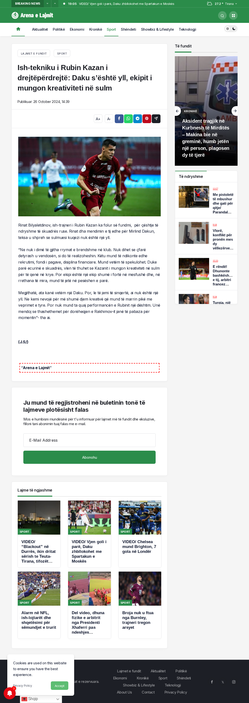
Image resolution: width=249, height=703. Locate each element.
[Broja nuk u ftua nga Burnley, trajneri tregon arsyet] (140, 605)
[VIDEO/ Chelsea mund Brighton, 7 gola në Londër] (140, 534)
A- (109, 119)
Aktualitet (40, 29)
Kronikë (95, 29)
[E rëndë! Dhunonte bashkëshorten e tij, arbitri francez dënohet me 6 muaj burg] (206, 272)
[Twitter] (223, 681)
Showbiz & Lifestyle (157, 29)
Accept (59, 686)
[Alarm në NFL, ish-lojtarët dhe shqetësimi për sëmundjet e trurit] (39, 605)
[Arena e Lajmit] (32, 15)
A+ (98, 119)
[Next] (54, 3)
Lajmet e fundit (129, 671)
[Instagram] (234, 681)
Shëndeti (128, 29)
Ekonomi (77, 29)
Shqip (32, 699)
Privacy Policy (22, 685)
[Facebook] (212, 681)
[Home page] (18, 29)
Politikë (59, 29)
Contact (148, 692)
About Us (124, 692)
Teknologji (187, 29)
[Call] (222, 15)
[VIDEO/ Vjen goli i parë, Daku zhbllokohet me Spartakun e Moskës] (89, 534)
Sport (111, 29)
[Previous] (47, 3)
